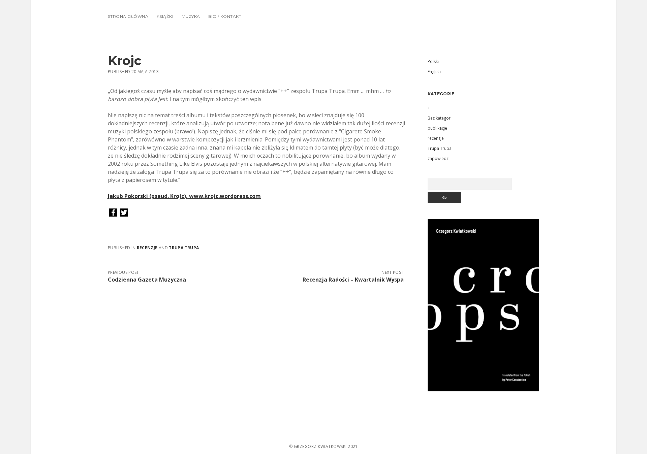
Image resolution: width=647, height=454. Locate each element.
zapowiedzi (439, 158)
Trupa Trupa (184, 248)
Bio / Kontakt (224, 16)
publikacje (437, 128)
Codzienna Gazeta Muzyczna (147, 279)
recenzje (147, 248)
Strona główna (128, 16)
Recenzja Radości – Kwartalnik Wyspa (353, 279)
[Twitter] (124, 212)
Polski (433, 61)
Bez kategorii (440, 118)
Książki (165, 16)
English (434, 71)
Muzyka (191, 16)
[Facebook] (113, 212)
